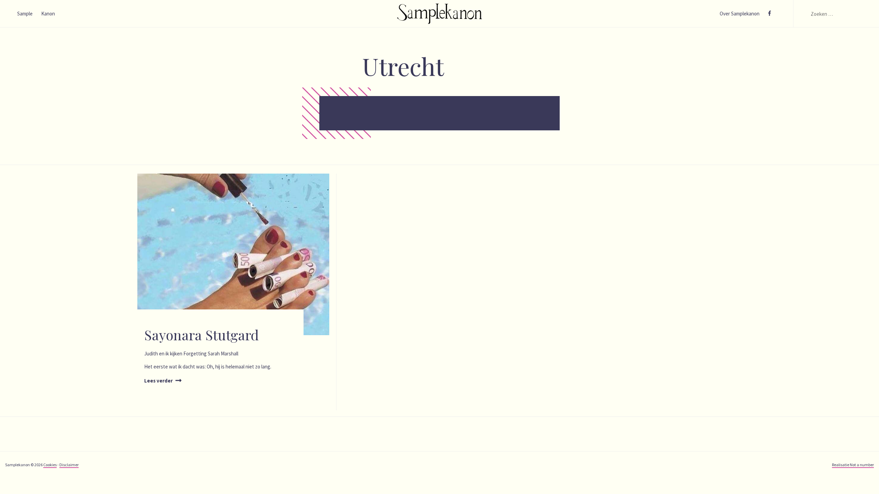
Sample (25, 13)
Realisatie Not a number (853, 464)
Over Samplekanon (740, 13)
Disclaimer (69, 464)
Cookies (50, 464)
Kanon (48, 13)
